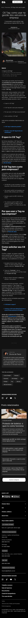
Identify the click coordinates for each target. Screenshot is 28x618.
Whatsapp (4, 544)
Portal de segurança (6, 606)
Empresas (7, 7)
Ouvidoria (4, 550)
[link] (14, 422)
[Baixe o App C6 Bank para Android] (6, 496)
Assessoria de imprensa (8, 567)
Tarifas (3, 601)
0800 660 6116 (6, 541)
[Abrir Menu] (25, 2)
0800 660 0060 (6, 563)
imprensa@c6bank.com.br (8, 571)
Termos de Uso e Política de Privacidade (11, 603)
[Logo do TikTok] (7, 398)
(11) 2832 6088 (6, 546)
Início (2, 7)
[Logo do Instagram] (2, 398)
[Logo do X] (15, 398)
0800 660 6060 (6, 556)
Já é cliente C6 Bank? (7, 524)
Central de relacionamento (9, 532)
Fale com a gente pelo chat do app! (11, 527)
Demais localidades (7, 539)
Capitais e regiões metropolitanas (10, 535)
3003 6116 (4, 537)
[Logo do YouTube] (11, 398)
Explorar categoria (14, 479)
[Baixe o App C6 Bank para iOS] (15, 496)
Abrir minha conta (17, 1)
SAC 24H (4, 560)
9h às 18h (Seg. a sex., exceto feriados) (12, 554)
